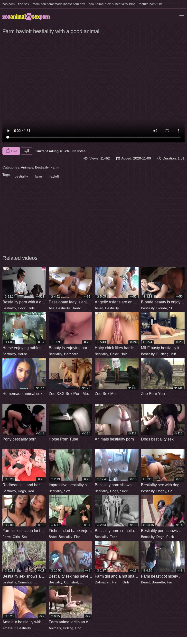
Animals (27, 167)
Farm (54, 167)
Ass (51, 308)
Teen (114, 537)
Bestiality (41, 167)
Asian (99, 308)
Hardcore (79, 308)
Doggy (161, 491)
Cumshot (25, 582)
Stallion (174, 308)
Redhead (35, 491)
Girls (31, 308)
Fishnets (80, 537)
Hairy (124, 354)
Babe (53, 537)
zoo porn (8, 4)
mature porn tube (151, 4)
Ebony (80, 628)
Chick (114, 354)
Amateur (8, 628)
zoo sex (23, 4)
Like (14, 151)
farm (38, 176)
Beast (145, 582)
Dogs (22, 491)
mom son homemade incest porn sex (59, 4)
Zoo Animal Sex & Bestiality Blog (111, 4)
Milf (173, 354)
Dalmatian (102, 582)
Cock (22, 308)
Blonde (161, 308)
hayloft (54, 176)
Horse (22, 354)
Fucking (162, 354)
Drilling (68, 628)
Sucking (126, 491)
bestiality (21, 176)
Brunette (158, 582)
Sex (67, 491)
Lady (91, 308)
